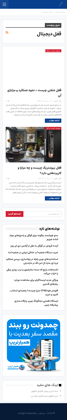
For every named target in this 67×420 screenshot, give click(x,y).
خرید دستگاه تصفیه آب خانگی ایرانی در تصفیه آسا (33, 253)
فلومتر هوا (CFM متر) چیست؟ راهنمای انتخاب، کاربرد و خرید (34, 293)
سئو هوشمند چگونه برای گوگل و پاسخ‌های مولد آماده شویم (33, 237)
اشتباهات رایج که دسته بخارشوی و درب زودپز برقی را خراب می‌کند (32, 272)
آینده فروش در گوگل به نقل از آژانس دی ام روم (34, 246)
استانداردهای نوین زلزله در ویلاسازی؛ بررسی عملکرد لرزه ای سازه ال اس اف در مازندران (32, 261)
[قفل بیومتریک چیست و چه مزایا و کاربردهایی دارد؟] (33, 144)
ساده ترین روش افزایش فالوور (44, 391)
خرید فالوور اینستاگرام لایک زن (44, 396)
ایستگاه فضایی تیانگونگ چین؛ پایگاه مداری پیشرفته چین (36, 303)
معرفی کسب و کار (53, 51)
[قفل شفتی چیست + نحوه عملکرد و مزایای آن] (33, 67)
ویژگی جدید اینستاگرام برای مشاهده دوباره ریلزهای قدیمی (36, 282)
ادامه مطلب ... (53, 120)
